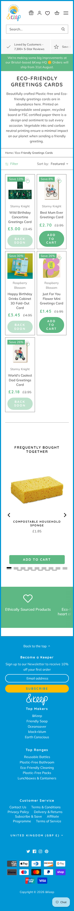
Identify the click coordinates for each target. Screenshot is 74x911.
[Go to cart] (57, 12)
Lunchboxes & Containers (37, 778)
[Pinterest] (46, 851)
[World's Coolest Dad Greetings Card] (20, 352)
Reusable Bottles (37, 757)
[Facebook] (34, 851)
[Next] (65, 515)
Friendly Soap (37, 721)
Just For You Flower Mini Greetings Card (51, 293)
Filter (13, 164)
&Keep (37, 716)
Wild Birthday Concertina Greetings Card (20, 214)
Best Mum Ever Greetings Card (51, 211)
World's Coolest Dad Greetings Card (20, 377)
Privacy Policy (18, 812)
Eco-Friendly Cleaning (37, 768)
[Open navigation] (66, 13)
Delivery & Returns (48, 812)
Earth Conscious (37, 737)
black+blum (37, 732)
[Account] (39, 12)
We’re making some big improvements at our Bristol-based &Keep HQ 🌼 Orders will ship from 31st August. (37, 62)
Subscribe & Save (28, 816)
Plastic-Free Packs (37, 773)
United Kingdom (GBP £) (35, 835)
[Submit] (63, 29)
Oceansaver (37, 726)
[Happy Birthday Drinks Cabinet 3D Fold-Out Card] (20, 266)
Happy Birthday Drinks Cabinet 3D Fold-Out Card (20, 295)
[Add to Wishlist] (28, 181)
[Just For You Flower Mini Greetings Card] (51, 266)
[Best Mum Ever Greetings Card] (51, 189)
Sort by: (43, 163)
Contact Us (17, 807)
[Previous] (9, 515)
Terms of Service (48, 821)
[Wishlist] (48, 12)
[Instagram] (40, 851)
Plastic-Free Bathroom (37, 762)
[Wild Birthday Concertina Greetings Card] (20, 189)
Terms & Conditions (46, 807)
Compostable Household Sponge (37, 523)
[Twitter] (28, 851)
